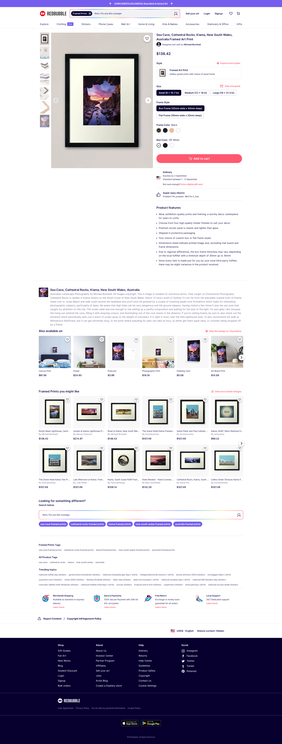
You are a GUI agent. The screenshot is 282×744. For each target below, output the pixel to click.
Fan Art (62, 655)
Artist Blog (102, 680)
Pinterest (192, 671)
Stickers (86, 24)
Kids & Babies (170, 24)
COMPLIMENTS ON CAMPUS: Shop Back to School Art (141, 3)
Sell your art (103, 670)
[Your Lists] (230, 13)
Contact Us (145, 680)
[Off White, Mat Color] (158, 145)
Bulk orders (64, 685)
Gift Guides (64, 650)
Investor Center (104, 655)
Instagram (192, 650)
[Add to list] (147, 38)
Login (61, 675)
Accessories (192, 24)
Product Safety (147, 670)
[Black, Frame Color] (158, 130)
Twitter (190, 660)
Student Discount (67, 670)
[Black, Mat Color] (165, 145)
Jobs (98, 675)
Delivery (143, 650)
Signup (62, 680)
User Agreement (65, 708)
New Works (64, 660)
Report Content (52, 618)
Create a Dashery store (109, 685)
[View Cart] (238, 13)
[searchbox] (141, 515)
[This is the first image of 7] (56, 100)
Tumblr (190, 665)
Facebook (192, 655)
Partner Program (105, 660)
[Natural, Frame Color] (171, 130)
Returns (143, 655)
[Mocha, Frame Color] (165, 130)
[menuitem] (44, 24)
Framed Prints (46, 544)
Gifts (239, 24)
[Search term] (176, 13)
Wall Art (125, 24)
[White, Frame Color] (178, 130)
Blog (60, 665)
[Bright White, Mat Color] (171, 145)
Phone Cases (106, 24)
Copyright (144, 675)
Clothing (64, 24)
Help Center (145, 660)
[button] (141, 3)
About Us (101, 650)
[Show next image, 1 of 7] (148, 100)
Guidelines (144, 665)
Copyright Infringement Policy (84, 618)
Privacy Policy (82, 708)
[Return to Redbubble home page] (53, 13)
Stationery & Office (217, 24)
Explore (44, 24)
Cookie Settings (147, 685)
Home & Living (146, 24)
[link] (53, 524)
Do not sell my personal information (108, 708)
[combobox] (125, 13)
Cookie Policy (134, 708)
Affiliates (101, 665)
